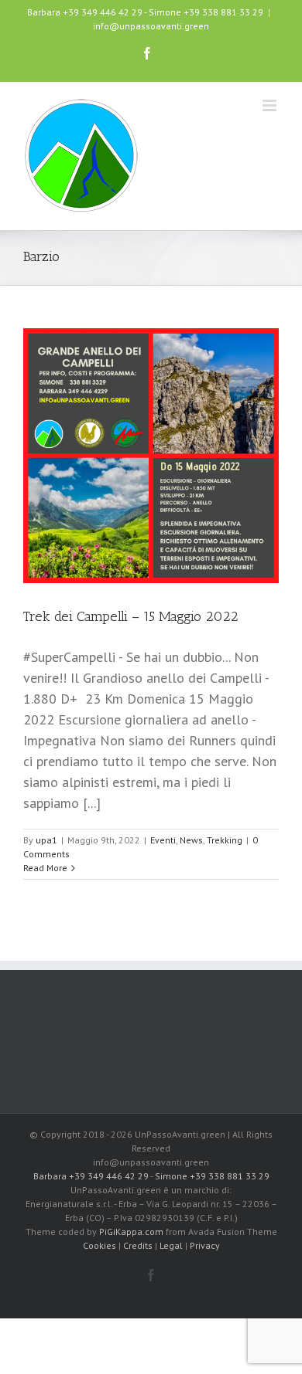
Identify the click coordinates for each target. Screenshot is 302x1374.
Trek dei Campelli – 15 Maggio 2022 (131, 616)
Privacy (205, 1245)
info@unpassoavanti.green (151, 26)
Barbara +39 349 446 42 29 (84, 12)
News (191, 840)
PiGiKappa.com (131, 1231)
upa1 (46, 840)
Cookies (99, 1245)
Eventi (163, 840)
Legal (171, 1245)
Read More (45, 868)
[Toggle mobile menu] (271, 105)
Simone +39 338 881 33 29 (206, 12)
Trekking (224, 840)
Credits (138, 1245)
